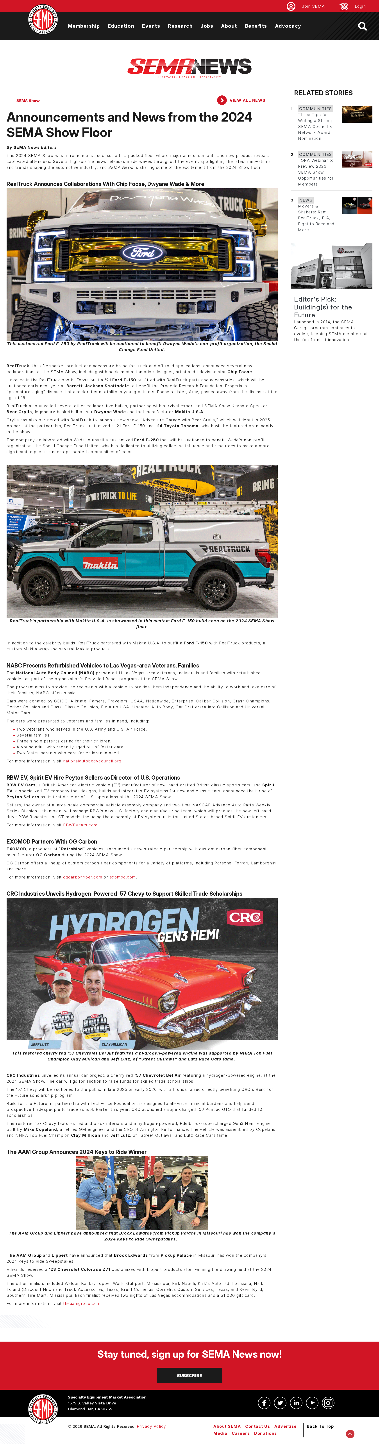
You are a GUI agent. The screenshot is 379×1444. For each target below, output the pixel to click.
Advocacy (288, 26)
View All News (247, 100)
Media (220, 1433)
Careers (241, 1433)
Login (360, 6)
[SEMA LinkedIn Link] (296, 1403)
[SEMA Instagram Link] (328, 1403)
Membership (84, 26)
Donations (265, 1433)
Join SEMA (313, 6)
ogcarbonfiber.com (82, 877)
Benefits (256, 26)
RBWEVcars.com (80, 825)
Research (180, 26)
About (229, 26)
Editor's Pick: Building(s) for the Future (323, 307)
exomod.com (123, 877)
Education (121, 26)
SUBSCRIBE (189, 1375)
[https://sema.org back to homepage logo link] (366, 26)
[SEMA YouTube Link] (312, 1403)
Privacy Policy (151, 1426)
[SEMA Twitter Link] (280, 1403)
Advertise (285, 1426)
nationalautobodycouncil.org (92, 761)
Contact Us (257, 1426)
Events (151, 26)
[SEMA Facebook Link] (264, 1403)
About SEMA (227, 1426)
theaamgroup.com (82, 1303)
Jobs (206, 26)
